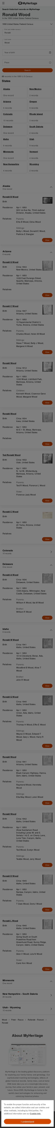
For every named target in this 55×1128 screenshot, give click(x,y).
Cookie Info (35, 1113)
